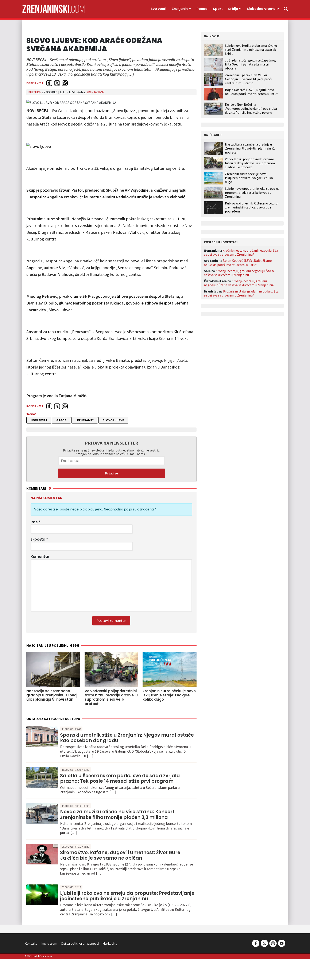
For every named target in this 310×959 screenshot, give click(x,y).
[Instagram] (273, 943)
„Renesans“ (85, 420)
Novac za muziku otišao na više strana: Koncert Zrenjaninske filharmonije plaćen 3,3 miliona (117, 814)
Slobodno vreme (261, 8)
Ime (35, 522)
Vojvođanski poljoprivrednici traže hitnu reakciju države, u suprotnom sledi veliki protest (250, 163)
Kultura (34, 92)
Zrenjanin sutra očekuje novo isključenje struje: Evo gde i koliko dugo (249, 178)
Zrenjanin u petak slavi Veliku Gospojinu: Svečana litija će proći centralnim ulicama (248, 79)
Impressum (49, 943)
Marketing (109, 943)
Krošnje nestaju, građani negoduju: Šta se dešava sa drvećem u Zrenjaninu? (241, 252)
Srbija (233, 8)
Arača (61, 420)
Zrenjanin (180, 8)
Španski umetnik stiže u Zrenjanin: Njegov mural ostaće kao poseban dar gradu (127, 738)
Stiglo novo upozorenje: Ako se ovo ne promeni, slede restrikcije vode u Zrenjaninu (252, 193)
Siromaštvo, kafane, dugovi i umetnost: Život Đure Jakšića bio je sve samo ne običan (120, 855)
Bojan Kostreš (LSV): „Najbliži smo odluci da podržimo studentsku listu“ (251, 92)
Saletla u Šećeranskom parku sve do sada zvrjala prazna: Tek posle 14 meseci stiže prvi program (120, 778)
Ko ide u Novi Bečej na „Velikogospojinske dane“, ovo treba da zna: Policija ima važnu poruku (251, 108)
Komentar (40, 556)
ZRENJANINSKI (96, 92)
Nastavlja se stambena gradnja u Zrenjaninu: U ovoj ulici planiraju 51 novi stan (250, 148)
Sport (218, 8)
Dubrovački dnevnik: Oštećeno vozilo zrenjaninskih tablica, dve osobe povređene (251, 207)
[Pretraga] (286, 8)
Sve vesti (158, 8)
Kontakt (31, 943)
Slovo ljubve (113, 420)
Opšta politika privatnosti (80, 943)
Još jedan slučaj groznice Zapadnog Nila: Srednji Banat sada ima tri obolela (250, 64)
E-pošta (39, 539)
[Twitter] (264, 943)
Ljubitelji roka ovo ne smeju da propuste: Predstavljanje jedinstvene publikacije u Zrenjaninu (127, 896)
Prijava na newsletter (111, 443)
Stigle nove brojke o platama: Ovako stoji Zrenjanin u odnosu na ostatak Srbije (251, 49)
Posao (202, 8)
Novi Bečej (39, 420)
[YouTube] (281, 943)
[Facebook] (255, 943)
